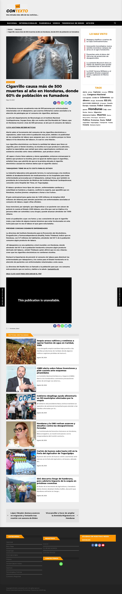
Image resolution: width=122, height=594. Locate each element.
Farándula (45, 23)
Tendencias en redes (73, 23)
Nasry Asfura (86, 117)
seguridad (86, 122)
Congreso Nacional (96, 94)
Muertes (101, 115)
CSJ (112, 97)
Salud (17, 328)
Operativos (102, 117)
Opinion (9, 568)
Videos (56, 23)
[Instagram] (58, 103)
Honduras (12, 328)
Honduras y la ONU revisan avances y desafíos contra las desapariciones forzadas (56, 425)
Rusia (102, 120)
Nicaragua (94, 117)
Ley (105, 109)
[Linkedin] (69, 103)
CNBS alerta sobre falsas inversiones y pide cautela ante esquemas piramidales (57, 370)
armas (90, 92)
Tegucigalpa (94, 122)
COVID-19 (95, 98)
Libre (109, 109)
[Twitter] (66, 103)
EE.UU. (108, 100)
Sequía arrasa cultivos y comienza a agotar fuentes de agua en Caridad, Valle (55, 343)
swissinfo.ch (53, 269)
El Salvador (103, 103)
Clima (84, 94)
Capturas (97, 92)
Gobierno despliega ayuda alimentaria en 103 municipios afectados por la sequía (57, 398)
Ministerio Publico (89, 115)
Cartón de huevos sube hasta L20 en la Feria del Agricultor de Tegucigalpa (57, 452)
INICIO (45, 544)
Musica (109, 115)
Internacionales (28, 23)
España (109, 103)
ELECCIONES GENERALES (91, 103)
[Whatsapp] (62, 103)
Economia (99, 100)
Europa (85, 106)
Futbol (100, 106)
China (110, 92)
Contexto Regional (13, 576)
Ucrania (86, 125)
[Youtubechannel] (103, 545)
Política (86, 120)
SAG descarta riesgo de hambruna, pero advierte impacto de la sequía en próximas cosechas (56, 481)
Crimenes (105, 97)
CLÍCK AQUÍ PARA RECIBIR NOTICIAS (21, 127)
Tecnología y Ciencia (14, 572)
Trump (110, 122)
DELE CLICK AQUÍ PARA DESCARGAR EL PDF (24, 274)
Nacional (12, 23)
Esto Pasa (10, 546)
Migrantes (98, 112)
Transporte (103, 122)
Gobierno (108, 106)
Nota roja (9, 551)
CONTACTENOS (49, 553)
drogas (93, 100)
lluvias (85, 112)
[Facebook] (55, 103)
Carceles (104, 92)
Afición (90, 23)
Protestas (95, 120)
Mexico (90, 112)
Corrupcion (87, 98)
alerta (85, 92)
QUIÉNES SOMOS (50, 548)
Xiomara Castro (95, 125)
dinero (86, 100)
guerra (85, 109)
